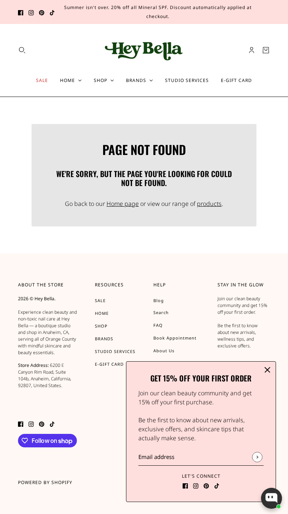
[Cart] (266, 50)
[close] (267, 370)
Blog (158, 300)
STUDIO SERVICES (115, 351)
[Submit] (257, 457)
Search (161, 312)
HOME (102, 313)
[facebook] (20, 11)
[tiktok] (52, 11)
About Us (163, 350)
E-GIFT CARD (109, 364)
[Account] (252, 50)
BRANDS (104, 338)
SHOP (101, 326)
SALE (100, 300)
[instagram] (31, 11)
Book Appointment (174, 338)
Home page (122, 204)
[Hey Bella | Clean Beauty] (144, 50)
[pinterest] (41, 11)
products (209, 204)
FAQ (158, 325)
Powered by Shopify (45, 482)
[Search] (22, 50)
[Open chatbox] (271, 498)
